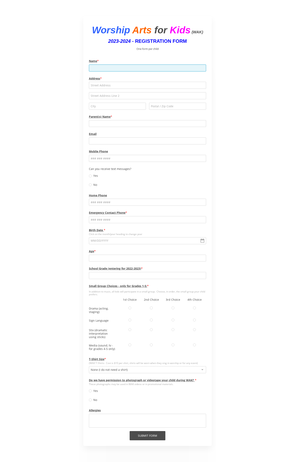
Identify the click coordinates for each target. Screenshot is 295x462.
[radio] (90, 176)
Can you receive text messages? (110, 169)
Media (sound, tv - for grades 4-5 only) (102, 347)
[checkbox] (129, 308)
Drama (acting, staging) (98, 310)
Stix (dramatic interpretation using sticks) (98, 333)
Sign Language (99, 320)
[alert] (147, 240)
